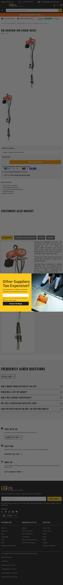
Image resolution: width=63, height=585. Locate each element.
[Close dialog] (60, 276)
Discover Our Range (15, 303)
